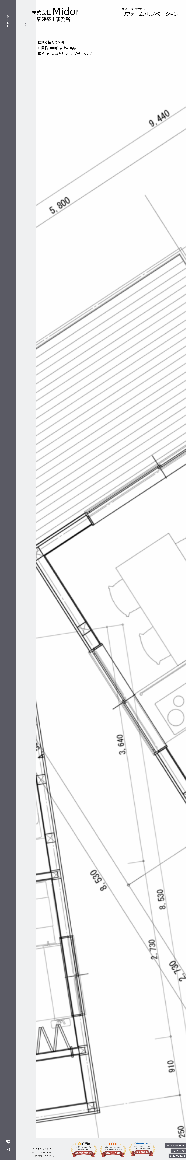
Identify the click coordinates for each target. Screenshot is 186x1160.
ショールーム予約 (179, 1151)
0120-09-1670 (177, 1155)
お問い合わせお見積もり (176, 1145)
